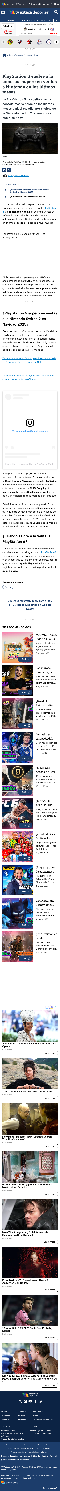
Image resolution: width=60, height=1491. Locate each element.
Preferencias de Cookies (34, 1445)
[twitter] (20, 1402)
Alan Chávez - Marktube (23, 164)
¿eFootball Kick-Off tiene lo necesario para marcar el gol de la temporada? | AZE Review (46, 836)
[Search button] (56, 12)
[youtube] (30, 1402)
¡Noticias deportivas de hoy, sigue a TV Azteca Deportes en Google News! (30, 605)
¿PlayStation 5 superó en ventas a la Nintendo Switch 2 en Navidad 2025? (29, 191)
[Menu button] (3, 12)
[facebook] (35, 1402)
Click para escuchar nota (18, 176)
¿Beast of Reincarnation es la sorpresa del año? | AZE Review (45, 703)
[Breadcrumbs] (5, 55)
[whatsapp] (40, 1401)
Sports (8, 587)
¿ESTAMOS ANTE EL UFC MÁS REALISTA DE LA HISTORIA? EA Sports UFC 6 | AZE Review (46, 803)
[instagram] (25, 1402)
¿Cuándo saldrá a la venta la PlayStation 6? (28, 197)
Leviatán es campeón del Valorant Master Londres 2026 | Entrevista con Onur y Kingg (46, 736)
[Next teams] (56, 42)
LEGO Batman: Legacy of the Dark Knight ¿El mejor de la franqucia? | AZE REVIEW (46, 903)
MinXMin (54, 34)
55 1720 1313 (35, 1433)
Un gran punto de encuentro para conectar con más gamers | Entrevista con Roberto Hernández (46, 869)
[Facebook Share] (4, 170)
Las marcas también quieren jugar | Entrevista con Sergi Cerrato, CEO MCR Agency (46, 670)
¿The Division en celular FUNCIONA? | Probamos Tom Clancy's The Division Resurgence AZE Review (47, 936)
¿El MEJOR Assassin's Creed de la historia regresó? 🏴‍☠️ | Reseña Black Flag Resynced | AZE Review (46, 770)
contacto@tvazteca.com (40, 1431)
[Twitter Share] (9, 170)
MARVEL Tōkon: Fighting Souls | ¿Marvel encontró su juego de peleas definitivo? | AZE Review (46, 637)
